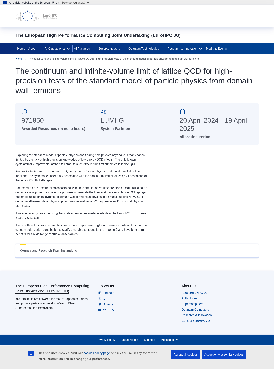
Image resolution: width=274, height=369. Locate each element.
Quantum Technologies (143, 48)
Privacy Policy (106, 339)
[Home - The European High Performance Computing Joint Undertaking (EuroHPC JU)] (36, 16)
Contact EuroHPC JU (196, 320)
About (32, 48)
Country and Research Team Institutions (48, 250)
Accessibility (169, 339)
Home (21, 48)
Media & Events (216, 48)
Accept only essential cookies (223, 354)
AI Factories (82, 48)
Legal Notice (129, 339)
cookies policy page (97, 353)
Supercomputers (109, 48)
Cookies (149, 339)
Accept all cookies (186, 354)
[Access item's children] (40, 48)
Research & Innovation (182, 48)
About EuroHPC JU (194, 292)
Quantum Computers (195, 309)
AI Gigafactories (55, 48)
